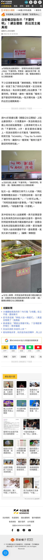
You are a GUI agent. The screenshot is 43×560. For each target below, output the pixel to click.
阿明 (5, 356)
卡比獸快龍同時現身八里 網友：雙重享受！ (21, 410)
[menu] (41, 6)
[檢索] (35, 2)
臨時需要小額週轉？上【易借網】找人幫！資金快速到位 (34, 451)
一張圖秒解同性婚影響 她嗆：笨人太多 (21, 451)
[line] (24, 530)
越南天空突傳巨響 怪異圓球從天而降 (8, 451)
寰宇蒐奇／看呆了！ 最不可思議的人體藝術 (21, 392)
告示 (14, 356)
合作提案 (30, 521)
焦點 (15, 6)
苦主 (32, 356)
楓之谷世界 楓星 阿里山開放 (8, 411)
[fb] (12, 530)
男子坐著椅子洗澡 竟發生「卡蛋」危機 (31, 492)
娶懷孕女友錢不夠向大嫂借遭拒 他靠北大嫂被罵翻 (10, 433)
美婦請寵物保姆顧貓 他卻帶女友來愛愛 (34, 468)
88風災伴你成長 (24, 10)
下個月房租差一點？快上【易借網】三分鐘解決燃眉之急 (31, 433)
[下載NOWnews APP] (30, 2)
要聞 (27, 6)
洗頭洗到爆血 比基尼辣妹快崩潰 (8, 392)
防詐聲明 (6, 517)
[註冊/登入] (40, 2)
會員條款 (12, 521)
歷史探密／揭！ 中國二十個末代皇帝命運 (10, 492)
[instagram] (18, 530)
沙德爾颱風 (6, 6)
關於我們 (21, 521)
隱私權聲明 (25, 517)
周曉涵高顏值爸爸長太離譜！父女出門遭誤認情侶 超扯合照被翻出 (21, 468)
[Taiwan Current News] (26, 2)
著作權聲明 (36, 517)
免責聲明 (15, 517)
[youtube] (29, 530)
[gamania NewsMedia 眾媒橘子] (21, 540)
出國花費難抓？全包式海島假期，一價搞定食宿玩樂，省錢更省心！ (8, 469)
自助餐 (23, 356)
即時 (21, 6)
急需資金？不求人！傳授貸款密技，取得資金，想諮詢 (34, 392)
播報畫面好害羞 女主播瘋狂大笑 (34, 410)
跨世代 (38, 10)
